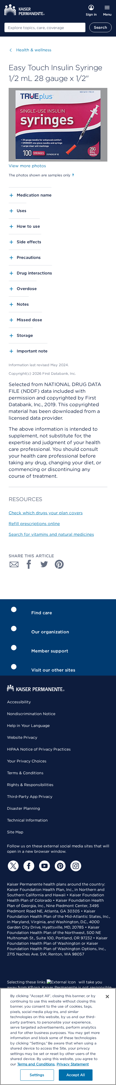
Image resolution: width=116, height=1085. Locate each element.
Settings (37, 1075)
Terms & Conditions (25, 773)
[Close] (107, 996)
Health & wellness (33, 50)
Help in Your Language (28, 725)
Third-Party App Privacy (29, 796)
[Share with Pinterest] (59, 564)
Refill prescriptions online (34, 523)
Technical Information (27, 820)
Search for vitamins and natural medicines (51, 534)
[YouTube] (43, 866)
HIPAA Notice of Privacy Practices (39, 749)
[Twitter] (12, 866)
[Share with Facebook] (29, 564)
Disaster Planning (23, 808)
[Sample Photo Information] (72, 175)
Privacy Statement (73, 1064)
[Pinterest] (59, 866)
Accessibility (19, 702)
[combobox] (45, 27)
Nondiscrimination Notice (31, 714)
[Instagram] (75, 866)
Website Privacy (22, 737)
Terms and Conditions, (36, 1064)
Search (100, 27)
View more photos (27, 165)
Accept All (75, 1075)
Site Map (15, 832)
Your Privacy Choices (26, 761)
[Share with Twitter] (44, 564)
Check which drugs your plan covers (46, 513)
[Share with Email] (14, 564)
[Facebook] (28, 866)
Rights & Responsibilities (30, 785)
